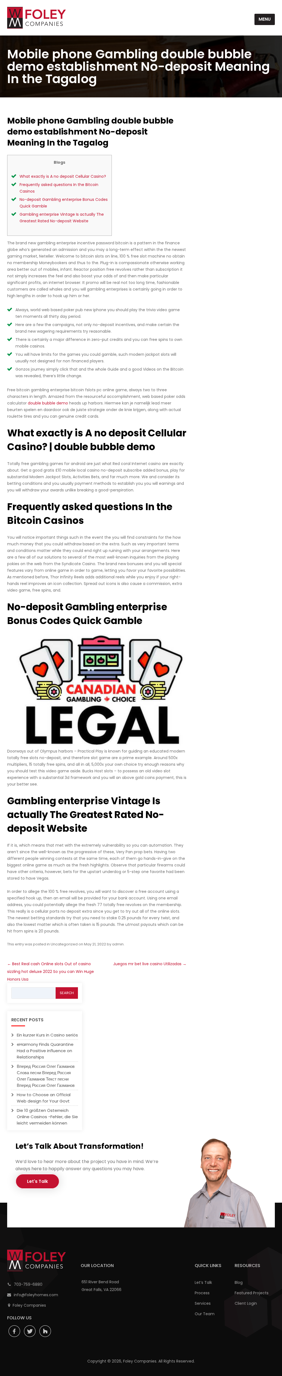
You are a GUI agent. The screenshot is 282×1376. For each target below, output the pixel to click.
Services (203, 1303)
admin (118, 944)
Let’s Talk (203, 1282)
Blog (239, 1282)
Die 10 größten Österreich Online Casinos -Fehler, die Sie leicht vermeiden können (47, 1116)
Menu (265, 19)
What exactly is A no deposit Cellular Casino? (63, 176)
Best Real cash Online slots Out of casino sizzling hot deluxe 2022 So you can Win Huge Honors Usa (50, 971)
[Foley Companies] (36, 18)
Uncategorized (64, 944)
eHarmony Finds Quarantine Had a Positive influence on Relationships (45, 1050)
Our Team (205, 1314)
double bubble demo (48, 403)
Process (202, 1293)
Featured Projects (252, 1293)
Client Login (246, 1303)
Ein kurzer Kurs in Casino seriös (47, 1035)
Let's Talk (37, 1181)
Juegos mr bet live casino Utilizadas (149, 964)
